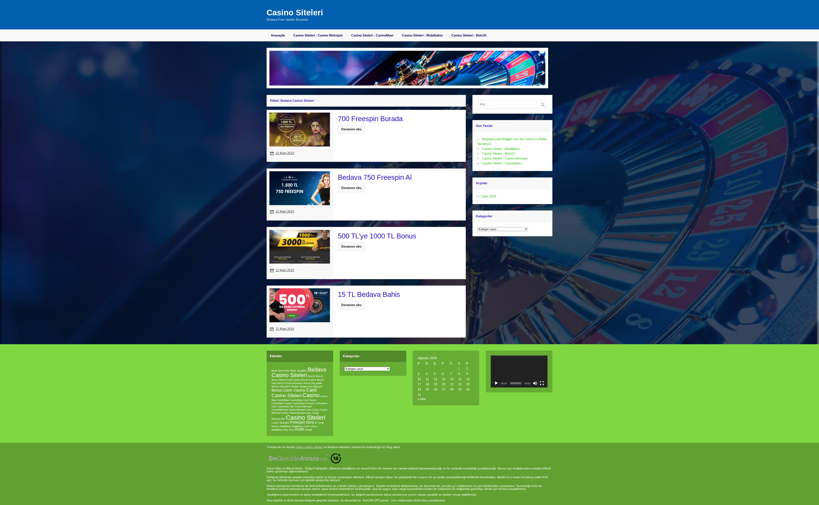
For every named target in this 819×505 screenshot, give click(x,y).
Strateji (308, 429)
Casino (310, 395)
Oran (291, 429)
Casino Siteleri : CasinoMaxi (372, 35)
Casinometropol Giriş (300, 413)
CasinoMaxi (283, 400)
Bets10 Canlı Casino (289, 380)
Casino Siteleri (295, 12)
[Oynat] (496, 383)
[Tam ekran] (542, 383)
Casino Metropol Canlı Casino (304, 409)
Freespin (297, 422)
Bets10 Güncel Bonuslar (289, 383)
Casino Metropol (303, 406)
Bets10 (311, 376)
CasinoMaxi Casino (282, 403)
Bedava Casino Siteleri (299, 372)
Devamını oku (351, 129)
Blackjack (285, 386)
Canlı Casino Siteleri (294, 392)
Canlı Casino (294, 390)
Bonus (277, 390)
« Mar (422, 399)
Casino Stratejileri (280, 422)
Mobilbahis (285, 426)
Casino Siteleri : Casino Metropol (318, 35)
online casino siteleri (309, 447)
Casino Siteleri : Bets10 (469, 35)
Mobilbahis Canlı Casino (304, 426)
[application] (519, 371)
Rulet (299, 429)
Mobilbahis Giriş (280, 429)
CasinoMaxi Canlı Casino (303, 400)
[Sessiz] (535, 383)
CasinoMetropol (280, 409)
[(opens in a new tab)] (299, 114)
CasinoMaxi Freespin (303, 403)
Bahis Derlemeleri (281, 370)
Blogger (295, 386)
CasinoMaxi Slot (285, 406)
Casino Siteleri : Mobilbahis (422, 35)
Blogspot (318, 386)
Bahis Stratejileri (298, 370)
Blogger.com (306, 386)
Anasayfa (278, 35)
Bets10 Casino (308, 380)
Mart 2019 (489, 196)
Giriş (310, 422)
